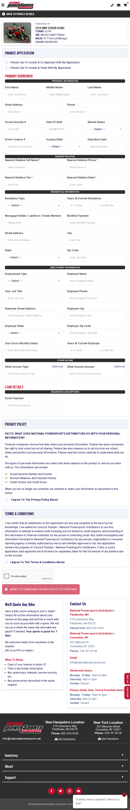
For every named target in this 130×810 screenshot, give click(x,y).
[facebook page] (51, 791)
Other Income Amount (96, 366)
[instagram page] (69, 791)
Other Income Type (34, 366)
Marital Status (96, 122)
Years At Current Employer (83, 343)
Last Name (94, 87)
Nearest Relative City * (18, 177)
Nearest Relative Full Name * (22, 160)
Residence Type (15, 198)
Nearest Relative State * (81, 177)
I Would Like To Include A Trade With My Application (40, 67)
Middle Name (54, 87)
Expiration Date (97, 139)
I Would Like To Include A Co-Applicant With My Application (45, 62)
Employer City (75, 308)
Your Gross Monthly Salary (21, 343)
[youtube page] (78, 791)
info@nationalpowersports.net (87, 662)
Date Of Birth (54, 122)
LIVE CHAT (127, 692)
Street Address (14, 233)
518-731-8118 (88, 651)
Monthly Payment (78, 215)
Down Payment (14, 398)
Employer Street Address (20, 308)
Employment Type (16, 274)
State (8, 250)
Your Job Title (13, 291)
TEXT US (127, 678)
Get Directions (66, 739)
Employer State (14, 326)
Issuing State (54, 139)
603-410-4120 (95, 628)
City (69, 233)
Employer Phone (77, 291)
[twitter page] (60, 791)
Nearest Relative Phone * (82, 160)
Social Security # (15, 122)
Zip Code (72, 250)
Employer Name (77, 274)
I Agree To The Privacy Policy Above (34, 499)
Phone (71, 104)
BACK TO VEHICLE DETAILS (19, 14)
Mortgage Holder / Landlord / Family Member (33, 215)
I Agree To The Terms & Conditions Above (37, 562)
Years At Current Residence (84, 198)
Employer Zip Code (79, 326)
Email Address (14, 104)
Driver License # (15, 139)
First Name (11, 87)
